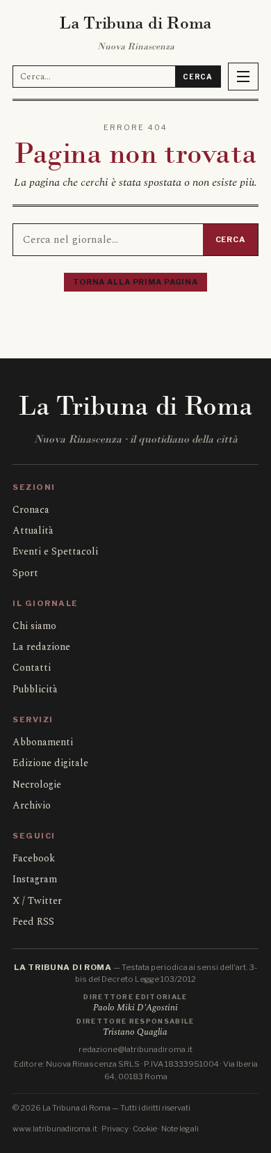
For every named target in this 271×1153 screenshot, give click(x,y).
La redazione (41, 646)
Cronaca (31, 509)
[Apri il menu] (243, 76)
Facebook (34, 858)
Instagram (35, 879)
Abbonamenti (43, 742)
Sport (25, 573)
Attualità (33, 530)
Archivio (32, 805)
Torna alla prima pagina (135, 282)
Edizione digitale (50, 763)
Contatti (32, 667)
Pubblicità (35, 689)
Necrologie (37, 784)
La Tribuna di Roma (135, 22)
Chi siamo (34, 626)
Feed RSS (33, 921)
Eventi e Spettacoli (55, 551)
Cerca (198, 76)
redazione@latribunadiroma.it (135, 1049)
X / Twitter (37, 900)
